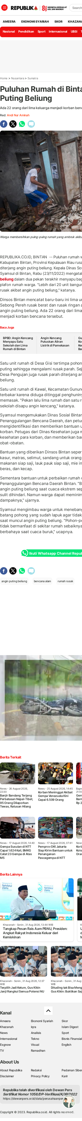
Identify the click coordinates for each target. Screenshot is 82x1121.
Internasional (58, 31)
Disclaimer (7, 1076)
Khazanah (6, 1027)
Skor (65, 1021)
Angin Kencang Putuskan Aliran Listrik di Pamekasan (55, 341)
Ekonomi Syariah (35, 21)
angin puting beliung (14, 581)
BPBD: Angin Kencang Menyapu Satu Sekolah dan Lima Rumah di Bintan (18, 343)
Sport (41, 31)
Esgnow (5, 1044)
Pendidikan (26, 31)
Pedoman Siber (72, 1070)
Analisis (36, 1033)
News (4, 1033)
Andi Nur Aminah (18, 115)
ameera (9, 21)
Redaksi (36, 1070)
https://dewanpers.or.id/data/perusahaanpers (34, 1098)
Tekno (35, 1038)
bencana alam (42, 581)
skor (58, 21)
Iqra (33, 1027)
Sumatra (33, 78)
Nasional (9, 31)
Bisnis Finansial (72, 1038)
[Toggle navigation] (4, 7)
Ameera (5, 1021)
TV (2, 1050)
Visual (35, 1044)
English (66, 1044)
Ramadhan (38, 1050)
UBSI (74, 31)
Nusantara (17, 78)
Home (4, 78)
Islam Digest (70, 1027)
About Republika (11, 1070)
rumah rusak (65, 581)
